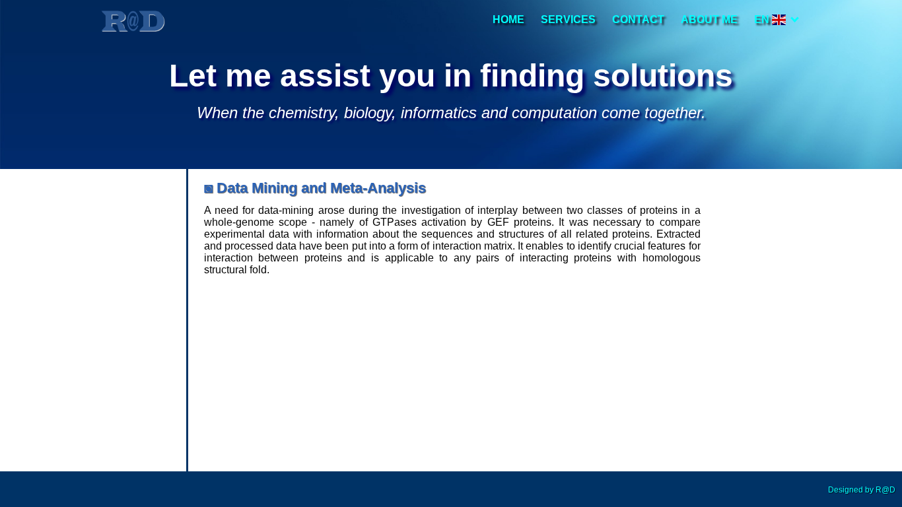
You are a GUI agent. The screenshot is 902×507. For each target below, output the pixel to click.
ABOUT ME (709, 19)
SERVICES (568, 19)
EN (763, 19)
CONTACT (638, 19)
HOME (508, 19)
